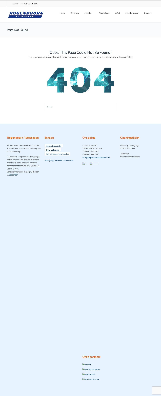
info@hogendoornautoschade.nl (96, 157)
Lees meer (13, 174)
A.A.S (117, 13)
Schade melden (132, 13)
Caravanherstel (52, 150)
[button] (99, 151)
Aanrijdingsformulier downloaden (59, 160)
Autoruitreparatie (53, 146)
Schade (88, 13)
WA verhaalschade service (57, 154)
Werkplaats (104, 13)
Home (62, 13)
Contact (147, 13)
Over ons (75, 13)
